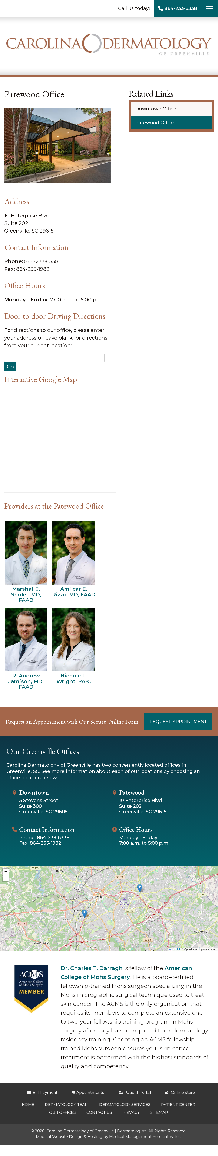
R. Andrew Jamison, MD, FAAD (26, 681)
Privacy (131, 1112)
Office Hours (135, 829)
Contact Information (47, 829)
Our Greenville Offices (42, 751)
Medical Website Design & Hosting (69, 1136)
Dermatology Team (67, 1104)
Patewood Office (154, 122)
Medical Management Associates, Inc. (145, 1136)
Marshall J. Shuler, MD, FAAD (26, 594)
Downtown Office (155, 109)
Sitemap (159, 1112)
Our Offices (62, 1112)
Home (28, 1104)
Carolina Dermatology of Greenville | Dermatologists (96, 1131)
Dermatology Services (125, 1104)
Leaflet (175, 949)
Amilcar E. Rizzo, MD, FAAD (73, 591)
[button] (139, 888)
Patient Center (178, 1104)
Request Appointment (178, 721)
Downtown (34, 792)
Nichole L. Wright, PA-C (73, 678)
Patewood (132, 792)
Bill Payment (45, 1092)
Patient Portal (137, 1092)
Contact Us (99, 1112)
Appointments (90, 1092)
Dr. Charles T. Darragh (92, 968)
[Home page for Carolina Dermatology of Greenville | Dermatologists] (109, 46)
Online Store (182, 1092)
